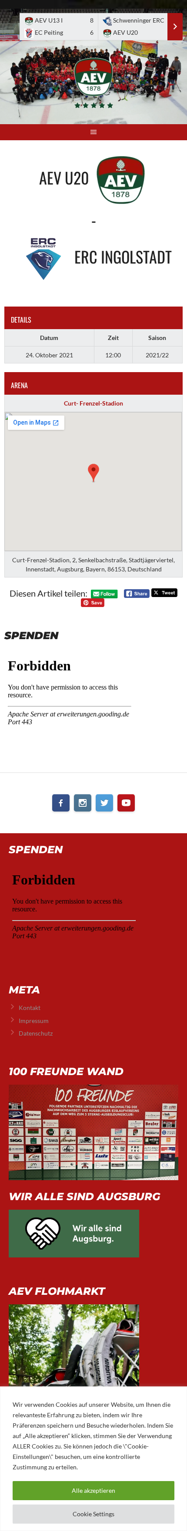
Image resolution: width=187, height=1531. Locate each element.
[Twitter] (104, 803)
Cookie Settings (93, 1514)
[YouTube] (126, 803)
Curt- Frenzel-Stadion (93, 403)
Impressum (34, 1020)
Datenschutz (36, 1033)
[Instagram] (82, 803)
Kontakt (29, 1007)
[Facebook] (61, 803)
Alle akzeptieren (93, 1490)
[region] (93, 1458)
